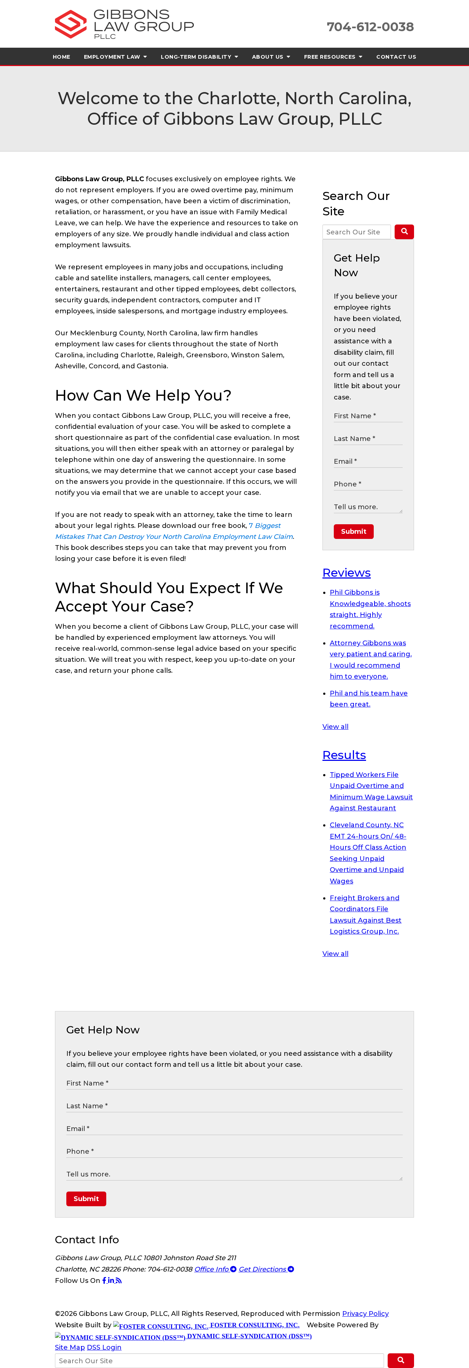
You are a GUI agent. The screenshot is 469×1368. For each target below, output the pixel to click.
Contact (396, 57)
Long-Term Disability (197, 57)
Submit (353, 532)
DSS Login (104, 1347)
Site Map (70, 1347)
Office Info (212, 1269)
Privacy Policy (365, 1314)
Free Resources (331, 57)
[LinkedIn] (112, 1281)
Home (61, 57)
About (268, 57)
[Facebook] (105, 1281)
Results (344, 755)
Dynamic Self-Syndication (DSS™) (248, 1336)
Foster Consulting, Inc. (254, 1325)
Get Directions (263, 1269)
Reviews (346, 572)
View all (335, 727)
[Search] (404, 232)
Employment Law (113, 57)
